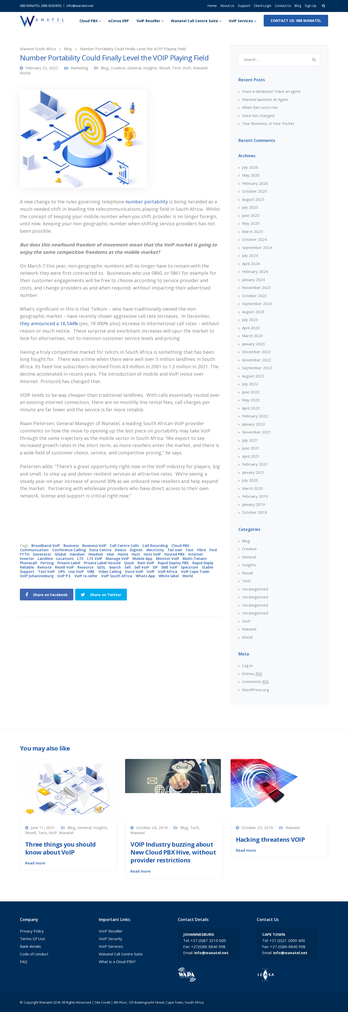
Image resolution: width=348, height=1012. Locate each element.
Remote (44, 567)
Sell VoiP (141, 567)
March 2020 (252, 488)
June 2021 (251, 448)
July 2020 (250, 480)
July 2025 (250, 207)
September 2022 (257, 367)
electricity (155, 550)
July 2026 (250, 167)
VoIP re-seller (86, 576)
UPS (61, 571)
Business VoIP (94, 545)
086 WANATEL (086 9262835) (40, 6)
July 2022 (250, 383)
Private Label (68, 563)
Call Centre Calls (124, 545)
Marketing (79, 67)
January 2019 (253, 504)
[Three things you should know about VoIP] (68, 789)
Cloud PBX (88, 20)
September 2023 (257, 303)
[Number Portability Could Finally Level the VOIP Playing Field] (83, 138)
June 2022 (251, 392)
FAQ (23, 961)
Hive (110, 554)
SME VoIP (169, 567)
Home (212, 6)
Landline (45, 558)
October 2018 (254, 512)
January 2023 (253, 343)
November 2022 (256, 359)
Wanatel (200, 67)
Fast (190, 550)
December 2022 (256, 351)
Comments (255, 681)
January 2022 (253, 424)
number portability (146, 202)
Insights (150, 67)
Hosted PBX (174, 554)
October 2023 (254, 295)
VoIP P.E (64, 576)
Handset (77, 554)
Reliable (27, 567)
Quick (129, 563)
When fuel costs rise (260, 107)
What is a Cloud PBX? (117, 961)
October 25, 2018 (257, 827)
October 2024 (254, 239)
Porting (47, 563)
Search (115, 567)
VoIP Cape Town (195, 571)
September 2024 (257, 247)
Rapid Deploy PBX (173, 563)
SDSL (101, 567)
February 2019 (255, 496)
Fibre (201, 550)
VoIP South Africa (116, 576)
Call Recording (155, 545)
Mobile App (142, 558)
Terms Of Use (32, 938)
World (25, 72)
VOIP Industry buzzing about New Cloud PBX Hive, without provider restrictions (173, 852)
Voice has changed (258, 115)
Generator (42, 554)
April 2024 (251, 263)
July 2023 (250, 319)
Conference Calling (69, 550)
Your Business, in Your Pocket (268, 123)
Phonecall (28, 563)
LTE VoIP (94, 558)
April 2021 (251, 456)
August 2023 (253, 311)
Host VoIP (152, 554)
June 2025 (251, 215)
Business (71, 545)
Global (60, 554)
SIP (155, 567)
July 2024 (250, 255)
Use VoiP (76, 571)
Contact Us (283, 6)
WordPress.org (255, 689)
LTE (80, 558)
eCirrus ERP (118, 20)
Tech (176, 67)
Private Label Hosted (102, 563)
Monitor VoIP (167, 558)
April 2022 (251, 408)
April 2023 (251, 327)
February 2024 (255, 271)
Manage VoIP (117, 558)
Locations (65, 558)
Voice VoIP (134, 571)
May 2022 (251, 399)
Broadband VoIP (45, 545)
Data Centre (100, 550)
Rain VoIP (146, 563)
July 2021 (250, 440)
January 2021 (253, 472)
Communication (34, 550)
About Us (227, 6)
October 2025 (254, 191)
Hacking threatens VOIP (270, 839)
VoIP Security (110, 938)
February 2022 (255, 415)
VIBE (91, 571)
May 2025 (251, 223)
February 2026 (255, 183)
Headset (95, 554)
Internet (195, 554)
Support (244, 6)
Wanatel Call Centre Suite (194, 20)
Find (213, 550)
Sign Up (310, 6)
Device (120, 550)
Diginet (136, 550)
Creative (118, 67)
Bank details (30, 946)
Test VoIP (46, 571)
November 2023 (256, 287)
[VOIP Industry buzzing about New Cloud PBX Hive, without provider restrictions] (173, 775)
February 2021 (255, 464)
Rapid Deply (202, 563)
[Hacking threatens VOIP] (264, 782)
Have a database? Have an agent (271, 91)
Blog (298, 6)
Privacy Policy (32, 931)
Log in (247, 665)
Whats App (145, 576)
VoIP (187, 67)
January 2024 (253, 279)
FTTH (24, 554)
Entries (252, 673)
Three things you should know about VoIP (60, 848)
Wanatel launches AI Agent (265, 99)
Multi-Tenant (195, 558)
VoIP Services (241, 20)
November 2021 (256, 432)
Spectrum (189, 567)
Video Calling (110, 571)
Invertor (27, 558)
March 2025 (252, 231)
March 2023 (252, 335)
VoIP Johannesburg (36, 576)
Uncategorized (255, 589)
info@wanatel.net (79, 6)
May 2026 (251, 175)
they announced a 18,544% (49, 323)
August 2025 (253, 199)
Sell (128, 567)
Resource (85, 567)
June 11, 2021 (43, 827)
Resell (164, 67)
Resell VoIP (64, 567)
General (134, 67)
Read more (35, 862)
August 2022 (253, 375)
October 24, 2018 (152, 827)
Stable (207, 567)
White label (169, 576)
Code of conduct (34, 953)
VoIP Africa (167, 571)
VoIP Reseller (148, 20)
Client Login (262, 6)
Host (136, 554)
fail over (175, 550)
